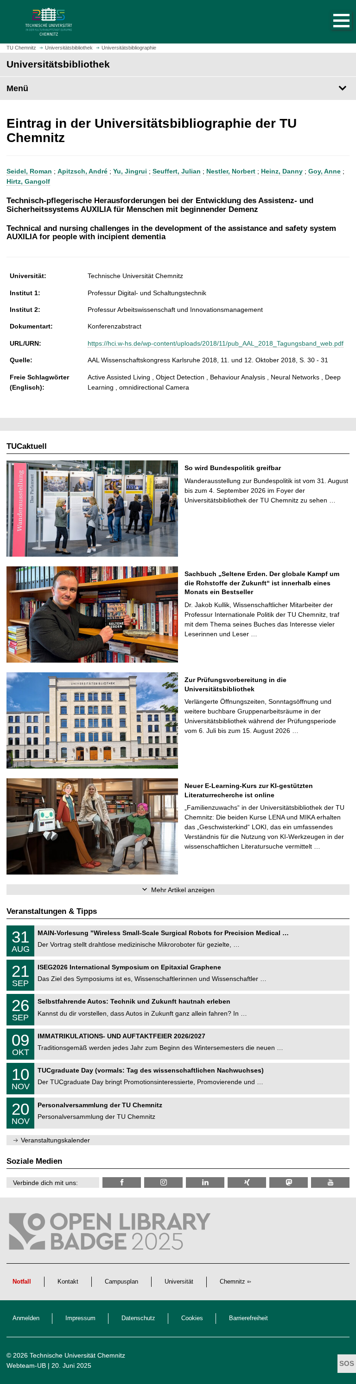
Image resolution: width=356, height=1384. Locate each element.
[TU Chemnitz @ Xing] (247, 1182)
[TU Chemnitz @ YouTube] (330, 1182)
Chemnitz (232, 1281)
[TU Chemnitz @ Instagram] (163, 1182)
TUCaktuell (26, 446)
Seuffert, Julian (177, 171)
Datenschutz (138, 1318)
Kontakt (67, 1281)
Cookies (192, 1318)
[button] (332, 21)
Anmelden (26, 1318)
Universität (179, 1281)
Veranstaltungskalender (55, 1140)
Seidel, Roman (29, 171)
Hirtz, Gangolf (28, 181)
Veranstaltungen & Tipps (51, 911)
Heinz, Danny (282, 171)
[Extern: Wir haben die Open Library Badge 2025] (111, 1233)
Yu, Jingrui (130, 171)
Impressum (80, 1318)
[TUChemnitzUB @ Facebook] (121, 1182)
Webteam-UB (26, 1365)
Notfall (22, 1281)
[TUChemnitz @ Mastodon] (288, 1182)
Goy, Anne (324, 171)
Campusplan (121, 1281)
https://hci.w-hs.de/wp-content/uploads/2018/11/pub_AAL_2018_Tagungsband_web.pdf (215, 343)
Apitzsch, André (82, 171)
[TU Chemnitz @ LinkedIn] (205, 1182)
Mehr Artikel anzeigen (183, 890)
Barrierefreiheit (248, 1318)
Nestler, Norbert (230, 171)
